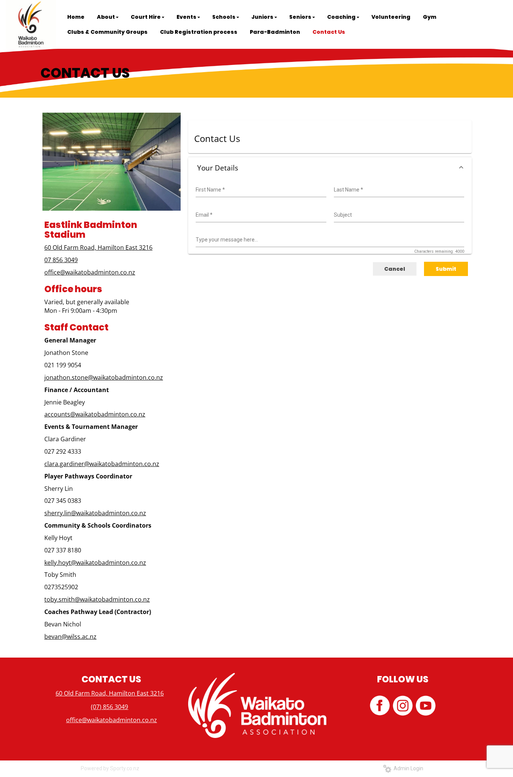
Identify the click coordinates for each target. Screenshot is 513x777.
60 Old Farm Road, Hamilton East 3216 (98, 247)
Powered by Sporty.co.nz (110, 768)
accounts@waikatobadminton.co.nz (94, 414)
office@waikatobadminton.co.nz (89, 272)
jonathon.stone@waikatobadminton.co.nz (103, 377)
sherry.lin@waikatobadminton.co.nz (95, 513)
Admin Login (407, 768)
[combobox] (260, 190)
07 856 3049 (61, 260)
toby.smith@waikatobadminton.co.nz (97, 599)
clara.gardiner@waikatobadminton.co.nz (101, 464)
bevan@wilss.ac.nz (70, 636)
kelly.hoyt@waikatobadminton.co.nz (95, 562)
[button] (330, 168)
